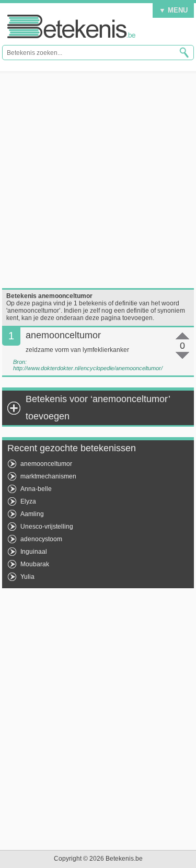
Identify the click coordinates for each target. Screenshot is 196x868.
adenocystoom (41, 539)
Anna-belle (36, 489)
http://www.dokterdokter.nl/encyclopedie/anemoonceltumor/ (88, 368)
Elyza (28, 501)
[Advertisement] (98, 180)
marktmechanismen (48, 476)
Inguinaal (33, 551)
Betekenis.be (71, 26)
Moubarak (34, 564)
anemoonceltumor (46, 463)
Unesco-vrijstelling (46, 526)
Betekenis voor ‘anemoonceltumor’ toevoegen (98, 407)
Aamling (32, 514)
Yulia (27, 576)
